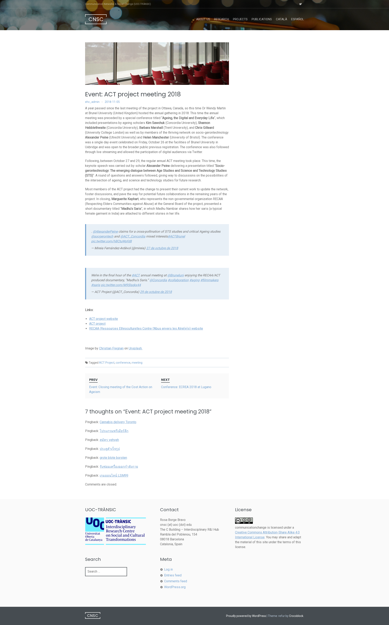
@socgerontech (102, 236)
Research (221, 19)
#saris (95, 285)
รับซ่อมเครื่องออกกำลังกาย (119, 466)
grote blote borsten (113, 458)
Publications (262, 19)
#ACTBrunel (176, 236)
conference (123, 362)
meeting (137, 362)
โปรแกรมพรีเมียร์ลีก (114, 431)
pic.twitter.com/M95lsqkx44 (121, 285)
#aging (194, 280)
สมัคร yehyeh (109, 440)
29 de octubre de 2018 (156, 292)
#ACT (136, 275)
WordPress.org (175, 587)
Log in (168, 569)
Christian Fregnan (111, 348)
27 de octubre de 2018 (162, 248)
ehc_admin (92, 101)
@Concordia (158, 280)
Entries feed (173, 575)
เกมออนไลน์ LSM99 (114, 475)
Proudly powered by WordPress (246, 616)
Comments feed (175, 581)
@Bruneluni (175, 275)
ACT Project (106, 362)
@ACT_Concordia (132, 236)
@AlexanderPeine (105, 231)
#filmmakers (209, 280)
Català (281, 19)
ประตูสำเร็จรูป (110, 449)
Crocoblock (296, 616)
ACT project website (103, 319)
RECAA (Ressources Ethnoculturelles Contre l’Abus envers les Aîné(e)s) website (146, 328)
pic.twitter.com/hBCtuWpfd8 (111, 241)
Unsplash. (135, 348)
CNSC (96, 19)
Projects (240, 19)
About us (203, 19)
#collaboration (178, 280)
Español (297, 19)
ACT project (97, 324)
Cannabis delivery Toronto (118, 422)
